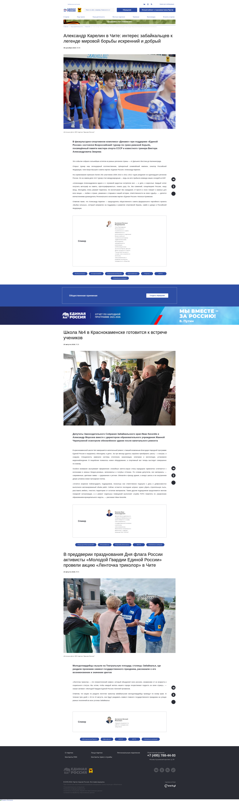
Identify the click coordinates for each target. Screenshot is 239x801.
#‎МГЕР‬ (120, 739)
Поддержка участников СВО (119, 22)
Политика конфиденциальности (74, 789)
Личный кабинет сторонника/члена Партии (157, 10)
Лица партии (81, 17)
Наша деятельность (99, 17)
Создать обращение (157, 295)
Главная (65, 26)
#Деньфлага (107, 739)
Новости (87, 26)
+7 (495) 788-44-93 (161, 755)
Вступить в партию (169, 17)
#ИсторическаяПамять (89, 739)
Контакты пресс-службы (101, 757)
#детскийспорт (132, 273)
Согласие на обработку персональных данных (79, 792)
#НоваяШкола (104, 544)
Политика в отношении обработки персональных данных (82, 791)
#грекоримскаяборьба (114, 273)
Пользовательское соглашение (73, 787)
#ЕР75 (160, 273)
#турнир (147, 273)
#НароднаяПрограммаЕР (86, 544)
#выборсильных (80, 273)
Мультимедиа (151, 17)
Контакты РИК (71, 757)
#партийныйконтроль (122, 544)
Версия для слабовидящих (166, 4)
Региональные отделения (128, 753)
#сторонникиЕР (96, 273)
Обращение (127, 10)
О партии (66, 17)
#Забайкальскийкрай (120, 278)
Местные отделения (119, 17)
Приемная (136, 17)
